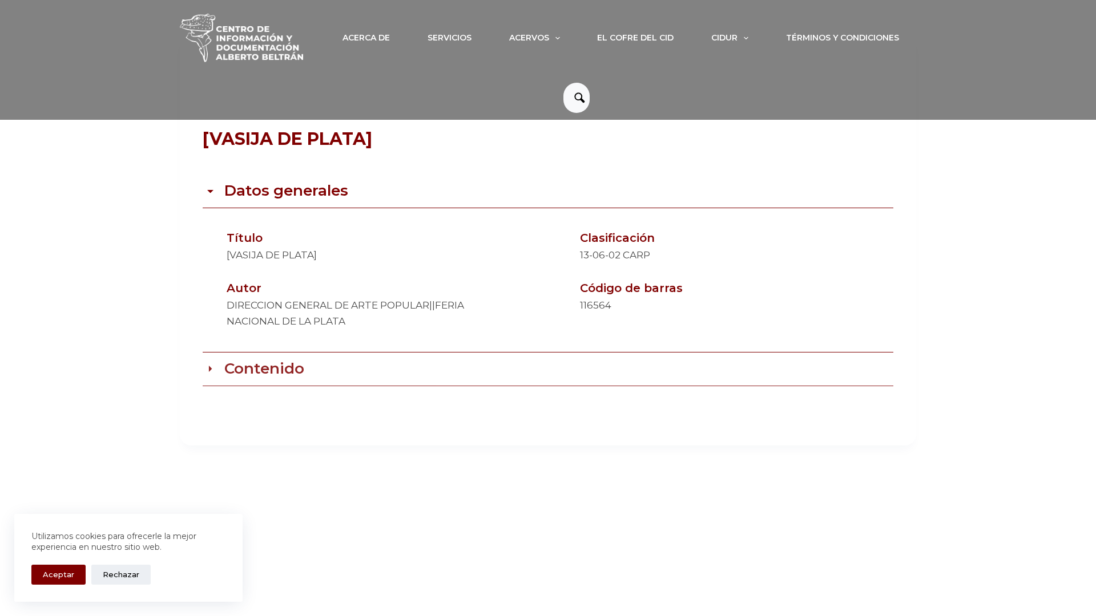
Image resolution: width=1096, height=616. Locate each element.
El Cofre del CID (635, 38)
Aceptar (58, 574)
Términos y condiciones (842, 38)
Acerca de (366, 38)
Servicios (450, 38)
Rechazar (121, 574)
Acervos (529, 38)
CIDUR (724, 38)
